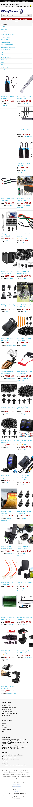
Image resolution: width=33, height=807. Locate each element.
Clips (2, 52)
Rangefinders (4, 70)
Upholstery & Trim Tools (7, 34)
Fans (2, 55)
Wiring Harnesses (5, 49)
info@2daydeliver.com (12, 759)
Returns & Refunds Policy (9, 707)
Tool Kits (3, 27)
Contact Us (18, 6)
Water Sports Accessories (8, 47)
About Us (8, 4)
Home (3, 4)
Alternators (4, 60)
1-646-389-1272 (11, 757)
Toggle (2, 62)
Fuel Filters (4, 29)
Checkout (26, 6)
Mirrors (3, 65)
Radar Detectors (5, 42)
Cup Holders (4, 67)
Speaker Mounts (5, 39)
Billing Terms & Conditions (9, 713)
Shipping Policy (6, 709)
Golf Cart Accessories (7, 44)
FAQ (13, 4)
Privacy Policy (6, 705)
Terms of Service (7, 711)
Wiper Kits (3, 32)
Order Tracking (9, 6)
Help (17, 4)
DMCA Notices (6, 715)
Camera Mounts (5, 37)
